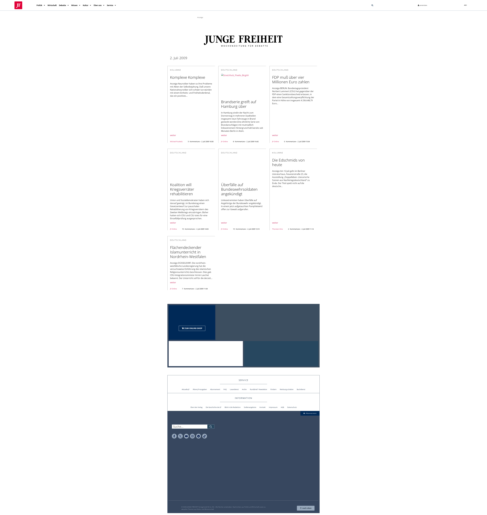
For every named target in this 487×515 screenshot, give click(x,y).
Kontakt (262, 407)
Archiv (244, 389)
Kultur (85, 5)
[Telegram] (198, 436)
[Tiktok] (204, 436)
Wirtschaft (52, 5)
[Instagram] (192, 436)
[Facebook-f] (174, 436)
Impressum (273, 407)
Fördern (273, 389)
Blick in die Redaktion (233, 407)
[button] (372, 5)
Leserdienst (234, 389)
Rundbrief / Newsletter (258, 389)
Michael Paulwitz (176, 141)
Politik (39, 5)
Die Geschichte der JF (213, 407)
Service (110, 5)
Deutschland (229, 70)
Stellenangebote (250, 407)
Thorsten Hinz (277, 229)
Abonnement (215, 389)
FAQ (225, 389)
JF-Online (224, 141)
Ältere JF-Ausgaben (200, 389)
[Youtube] (186, 436)
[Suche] (210, 427)
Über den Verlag (196, 407)
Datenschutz (292, 407)
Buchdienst (301, 389)
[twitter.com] (180, 436)
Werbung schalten (286, 389)
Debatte (62, 5)
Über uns (98, 5)
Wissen (74, 5)
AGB (282, 407)
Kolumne (175, 70)
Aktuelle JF (185, 389)
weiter (173, 135)
